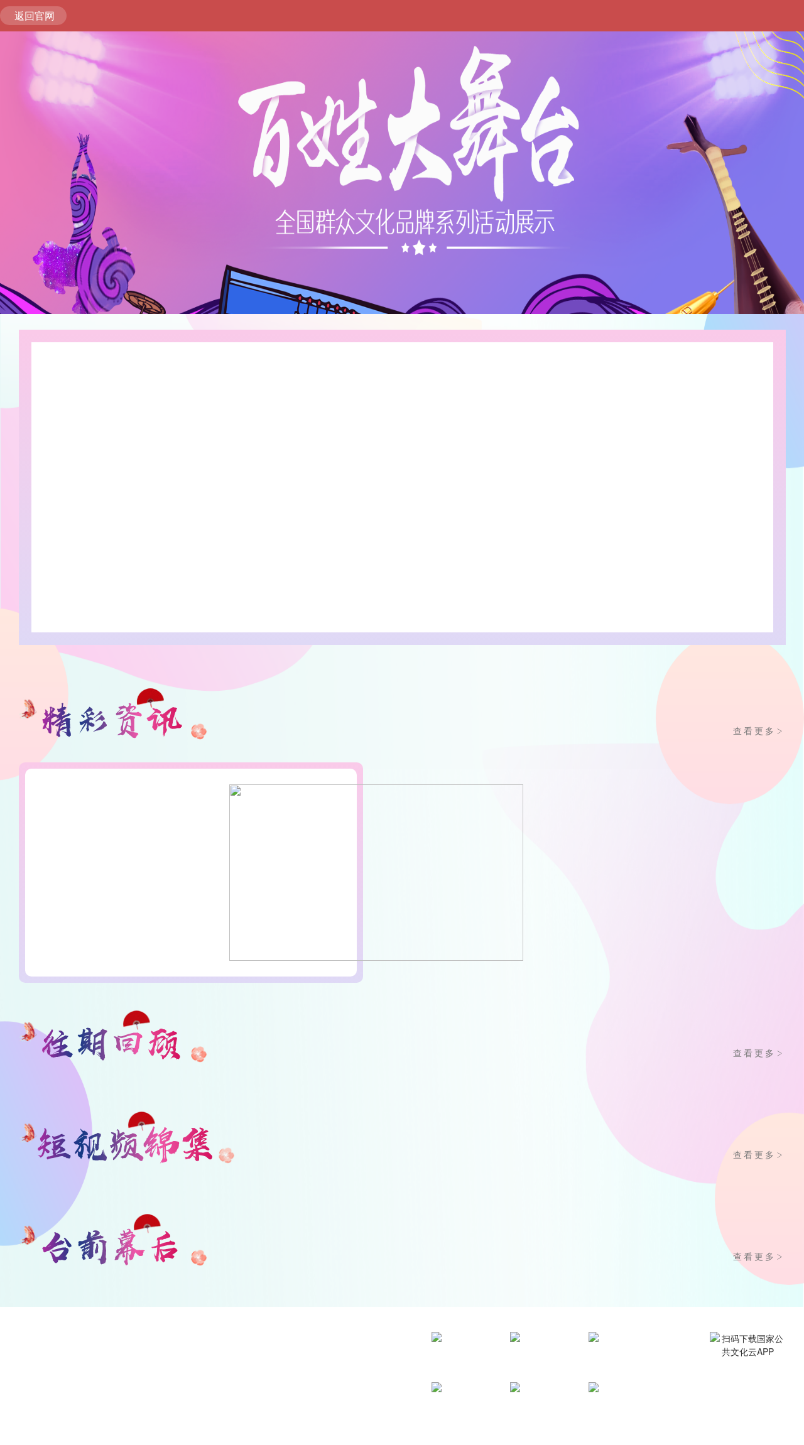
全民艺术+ (542, 1360)
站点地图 (201, 1416)
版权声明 (109, 1416)
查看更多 (759, 730)
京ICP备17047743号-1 (226, 1398)
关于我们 (17, 1416)
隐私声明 (155, 1416)
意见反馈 (63, 1416)
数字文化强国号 (463, 1378)
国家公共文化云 (463, 1428)
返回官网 (34, 15)
